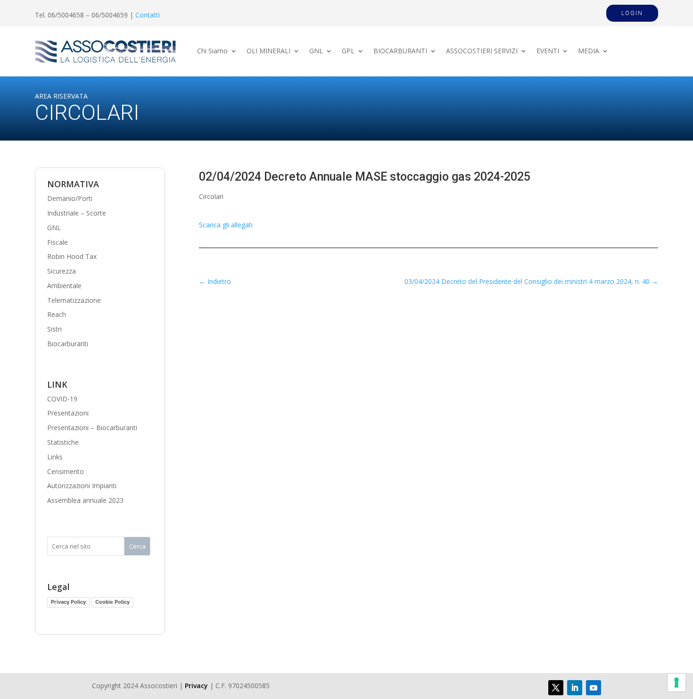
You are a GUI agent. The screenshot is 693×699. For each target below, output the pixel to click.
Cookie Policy (112, 602)
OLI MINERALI (268, 51)
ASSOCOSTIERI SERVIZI (482, 51)
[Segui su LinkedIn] (574, 687)
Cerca (137, 546)
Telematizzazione (74, 300)
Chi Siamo (212, 51)
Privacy (196, 685)
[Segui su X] (555, 687)
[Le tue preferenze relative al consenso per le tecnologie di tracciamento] (676, 682)
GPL (348, 51)
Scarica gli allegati (226, 224)
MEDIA (588, 51)
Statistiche (63, 442)
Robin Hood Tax (72, 256)
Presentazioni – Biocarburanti (92, 427)
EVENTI (547, 51)
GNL (316, 51)
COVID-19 (62, 398)
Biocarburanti (67, 343)
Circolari (211, 196)
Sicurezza (61, 270)
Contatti (147, 14)
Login (632, 13)
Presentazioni (68, 412)
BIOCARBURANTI (400, 51)
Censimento (65, 471)
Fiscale (57, 242)
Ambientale (64, 285)
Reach (56, 314)
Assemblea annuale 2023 (85, 500)
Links (55, 456)
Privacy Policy (68, 602)
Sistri (54, 329)
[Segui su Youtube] (593, 687)
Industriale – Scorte (76, 212)
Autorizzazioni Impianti (81, 485)
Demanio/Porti (69, 198)
